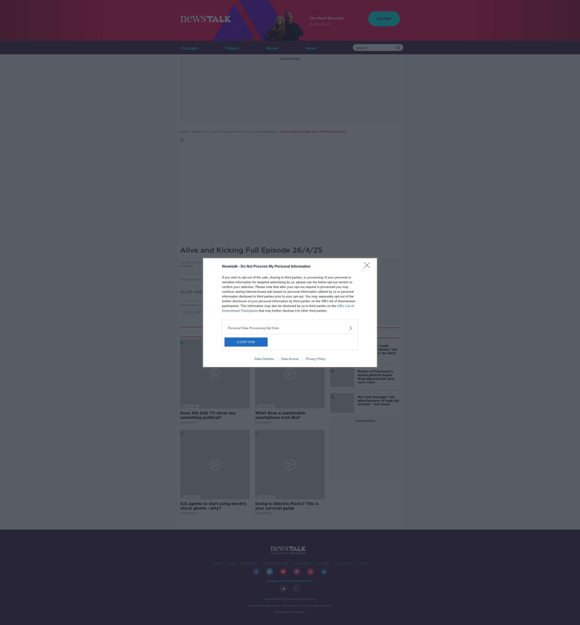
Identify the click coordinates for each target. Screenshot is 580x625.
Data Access (290, 359)
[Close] (368, 266)
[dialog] (290, 312)
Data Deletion (264, 359)
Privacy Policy (316, 359)
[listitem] (290, 328)
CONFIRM (246, 342)
